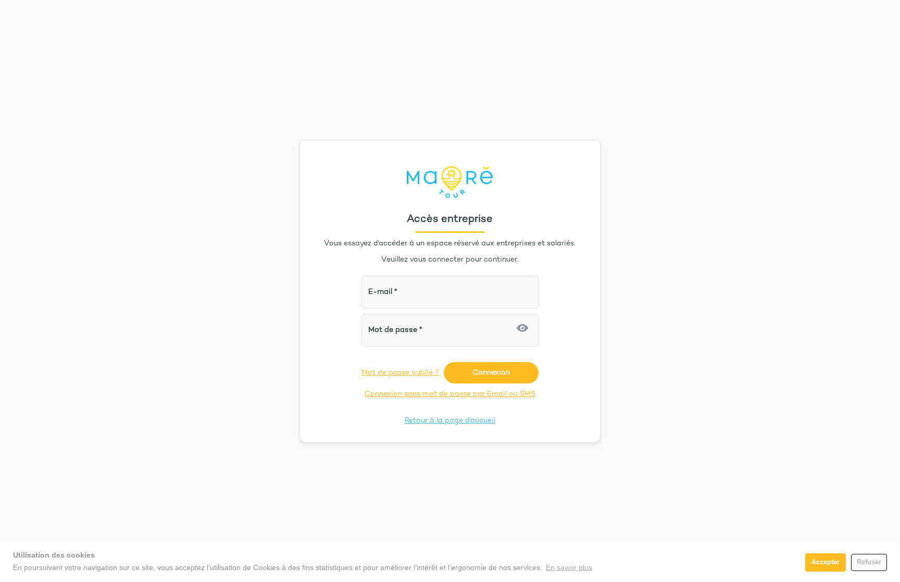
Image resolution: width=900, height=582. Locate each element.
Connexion (491, 373)
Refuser (869, 562)
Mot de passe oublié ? (400, 373)
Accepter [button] (825, 562)
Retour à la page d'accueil (450, 421)
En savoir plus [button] (569, 567)
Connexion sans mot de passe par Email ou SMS (450, 394)
